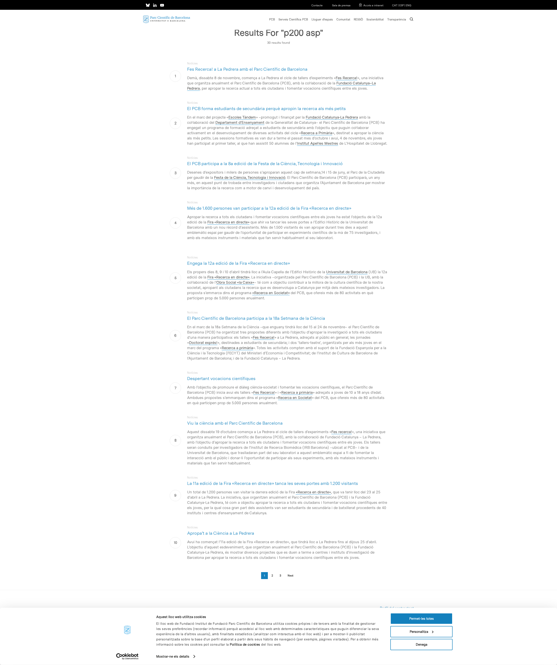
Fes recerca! (341, 432)
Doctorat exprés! (203, 342)
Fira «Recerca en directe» (228, 222)
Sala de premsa (341, 5)
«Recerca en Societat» (271, 293)
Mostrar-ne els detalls (172, 656)
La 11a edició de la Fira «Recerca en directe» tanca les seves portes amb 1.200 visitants (272, 483)
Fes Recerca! (346, 78)
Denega (421, 645)
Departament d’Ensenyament (239, 122)
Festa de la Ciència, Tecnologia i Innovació (249, 177)
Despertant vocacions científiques (221, 378)
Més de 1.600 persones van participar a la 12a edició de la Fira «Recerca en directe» (269, 208)
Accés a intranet (373, 5)
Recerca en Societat (295, 397)
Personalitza (419, 631)
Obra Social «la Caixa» (235, 282)
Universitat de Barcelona (346, 272)
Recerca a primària (237, 348)
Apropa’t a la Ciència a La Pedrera (220, 533)
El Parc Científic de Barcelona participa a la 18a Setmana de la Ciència (256, 318)
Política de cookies (245, 645)
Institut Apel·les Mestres (317, 143)
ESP (401, 5)
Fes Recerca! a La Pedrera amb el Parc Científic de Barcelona (247, 69)
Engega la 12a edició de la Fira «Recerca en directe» (238, 263)
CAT (394, 5)
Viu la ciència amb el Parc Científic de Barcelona (235, 423)
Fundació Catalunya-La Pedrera (332, 117)
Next (290, 575)
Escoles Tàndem (242, 117)
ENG (408, 5)
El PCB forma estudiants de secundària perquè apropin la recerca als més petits (266, 108)
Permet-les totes (421, 619)
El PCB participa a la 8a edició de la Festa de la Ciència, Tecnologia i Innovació (265, 163)
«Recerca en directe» (313, 492)
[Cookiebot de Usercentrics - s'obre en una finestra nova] (127, 656)
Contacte (317, 5)
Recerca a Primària (316, 133)
